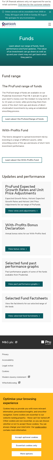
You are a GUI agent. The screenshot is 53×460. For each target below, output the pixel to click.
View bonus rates (16, 249)
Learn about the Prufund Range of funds (24, 119)
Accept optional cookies (26, 437)
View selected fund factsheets (23, 315)
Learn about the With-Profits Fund (22, 160)
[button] (50, 11)
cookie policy (41, 427)
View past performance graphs (23, 284)
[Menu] (49, 24)
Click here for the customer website (34, 4)
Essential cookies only (26, 445)
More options (26, 453)
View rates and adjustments (22, 210)
